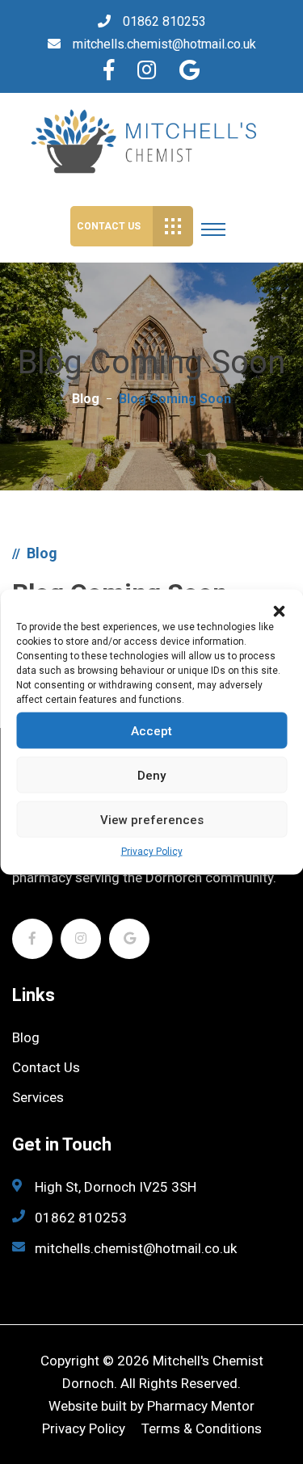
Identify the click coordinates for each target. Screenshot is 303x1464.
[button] (279, 610)
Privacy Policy (152, 851)
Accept (151, 730)
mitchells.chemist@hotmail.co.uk (164, 44)
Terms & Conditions (201, 1428)
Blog (85, 398)
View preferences (152, 819)
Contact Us (109, 226)
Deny (151, 775)
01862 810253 (164, 21)
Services (38, 1097)
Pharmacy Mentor (201, 1406)
